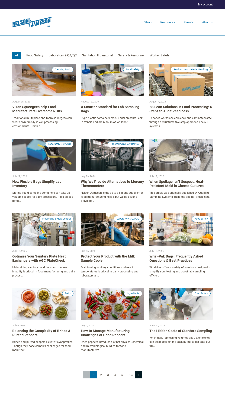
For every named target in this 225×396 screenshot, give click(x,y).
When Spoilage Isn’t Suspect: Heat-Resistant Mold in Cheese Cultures (177, 183)
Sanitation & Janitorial (97, 55)
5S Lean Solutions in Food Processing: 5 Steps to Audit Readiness (180, 109)
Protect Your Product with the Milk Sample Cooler (108, 258)
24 (131, 375)
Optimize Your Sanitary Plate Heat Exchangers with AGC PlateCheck (39, 258)
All (16, 55)
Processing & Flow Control (125, 144)
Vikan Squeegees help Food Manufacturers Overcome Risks (37, 109)
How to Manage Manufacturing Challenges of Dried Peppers (105, 333)
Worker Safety (160, 55)
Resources (167, 22)
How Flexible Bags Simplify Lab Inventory (36, 183)
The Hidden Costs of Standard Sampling (180, 331)
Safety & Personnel (131, 55)
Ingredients (133, 293)
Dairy (68, 293)
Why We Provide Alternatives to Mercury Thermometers (112, 183)
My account (205, 4)
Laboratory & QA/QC (63, 55)
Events (188, 22)
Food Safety (34, 55)
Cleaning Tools (63, 69)
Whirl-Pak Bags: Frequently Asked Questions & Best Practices (176, 258)
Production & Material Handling (191, 69)
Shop (148, 22)
